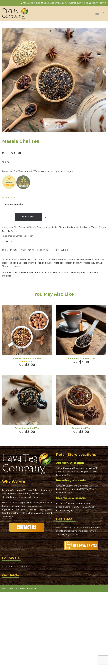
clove (26, 236)
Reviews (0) (61, 250)
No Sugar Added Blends (54, 227)
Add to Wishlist (46, 217)
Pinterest (23, 566)
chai (10, 236)
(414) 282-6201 (87, 507)
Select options (27, 334)
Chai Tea (18, 227)
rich (31, 236)
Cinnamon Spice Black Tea (81, 358)
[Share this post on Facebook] (3, 241)
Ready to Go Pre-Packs (78, 227)
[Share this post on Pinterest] (11, 241)
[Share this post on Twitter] (7, 241)
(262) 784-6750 (86, 489)
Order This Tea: (9, 198)
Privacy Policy (34, 588)
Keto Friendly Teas (32, 227)
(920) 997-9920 (87, 471)
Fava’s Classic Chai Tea (27, 428)
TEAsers (94, 227)
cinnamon (17, 236)
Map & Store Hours (66, 471)
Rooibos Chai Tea (81, 428)
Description (9, 250)
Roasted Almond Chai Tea (27, 358)
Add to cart (28, 217)
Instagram (9, 566)
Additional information (35, 250)
